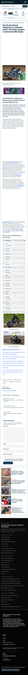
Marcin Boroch (10, 84)
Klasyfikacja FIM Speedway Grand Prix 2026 (10, 578)
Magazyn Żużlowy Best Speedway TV (11, 349)
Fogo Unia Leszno (4, 543)
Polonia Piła (3, 573)
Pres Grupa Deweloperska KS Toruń (8, 541)
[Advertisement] (14, 49)
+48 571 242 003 (6, 659)
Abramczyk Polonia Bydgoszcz (7, 558)
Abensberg (9, 379)
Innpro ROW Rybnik (5, 571)
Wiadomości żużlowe (5, 604)
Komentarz (6, 426)
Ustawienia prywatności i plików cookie (10, 669)
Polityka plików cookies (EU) (9, 644)
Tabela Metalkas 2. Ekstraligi (7, 587)
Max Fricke (5, 167)
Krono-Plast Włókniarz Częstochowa (8, 550)
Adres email (6, 448)
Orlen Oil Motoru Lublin (12, 161)
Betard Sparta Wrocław (5, 539)
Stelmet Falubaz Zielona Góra (7, 552)
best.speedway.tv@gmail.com (9, 655)
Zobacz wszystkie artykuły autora (9, 390)
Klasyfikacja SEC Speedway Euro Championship (10, 581)
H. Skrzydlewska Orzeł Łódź (6, 560)
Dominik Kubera (20, 185)
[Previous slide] (27, 13)
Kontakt (4, 638)
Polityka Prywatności (7, 642)
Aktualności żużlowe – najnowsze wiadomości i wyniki (13, 22)
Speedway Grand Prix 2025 (15, 381)
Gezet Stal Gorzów (5, 546)
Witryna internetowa (8, 454)
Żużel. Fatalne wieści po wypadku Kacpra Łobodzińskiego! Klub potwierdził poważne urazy (12, 372)
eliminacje (5, 381)
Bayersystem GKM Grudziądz (7, 548)
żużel (4, 383)
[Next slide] (1, 13)
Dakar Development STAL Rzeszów (8, 569)
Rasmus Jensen (19, 229)
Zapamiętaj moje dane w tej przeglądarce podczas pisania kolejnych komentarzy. (14, 460)
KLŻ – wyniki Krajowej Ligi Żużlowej (8, 590)
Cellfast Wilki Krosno (5, 564)
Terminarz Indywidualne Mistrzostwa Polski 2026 (10, 583)
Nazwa (5, 443)
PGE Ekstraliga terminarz (6, 597)
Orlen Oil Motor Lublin (5, 537)
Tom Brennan (17, 175)
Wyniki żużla (3, 602)
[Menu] (25, 2)
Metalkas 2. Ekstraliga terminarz (7, 599)
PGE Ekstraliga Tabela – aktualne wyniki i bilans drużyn (12, 585)
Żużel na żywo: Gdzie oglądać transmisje (9, 595)
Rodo (4, 640)
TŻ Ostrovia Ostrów (5, 567)
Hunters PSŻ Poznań (5, 562)
